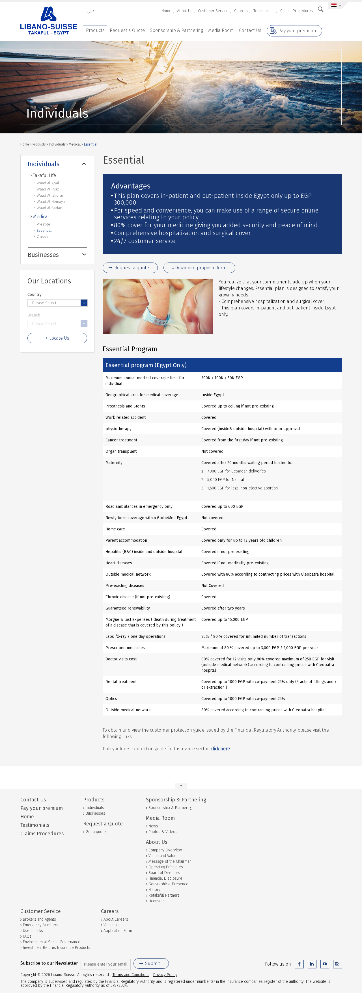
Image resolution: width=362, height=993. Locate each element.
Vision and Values (163, 856)
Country (34, 294)
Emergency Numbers (40, 925)
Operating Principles (165, 867)
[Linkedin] (312, 964)
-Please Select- (44, 303)
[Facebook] (299, 964)
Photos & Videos (162, 832)
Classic (42, 236)
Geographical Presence (168, 884)
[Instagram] (337, 964)
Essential (44, 230)
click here (220, 748)
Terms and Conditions (131, 974)
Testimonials (264, 11)
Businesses (43, 255)
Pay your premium (297, 30)
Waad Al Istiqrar (50, 195)
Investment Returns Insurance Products (56, 948)
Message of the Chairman (169, 861)
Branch (33, 315)
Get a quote (96, 832)
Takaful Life (44, 175)
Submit (152, 963)
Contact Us (250, 30)
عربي (91, 11)
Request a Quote (127, 30)
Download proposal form (201, 267)
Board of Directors (164, 873)
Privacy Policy (165, 974)
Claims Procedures (296, 11)
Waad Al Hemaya (51, 201)
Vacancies (112, 925)
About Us (184, 11)
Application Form (118, 931)
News (153, 826)
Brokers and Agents (39, 919)
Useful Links (33, 931)
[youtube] (324, 964)
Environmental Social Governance (51, 942)
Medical (75, 144)
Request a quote (131, 267)
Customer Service (213, 11)
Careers (241, 11)
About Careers (116, 919)
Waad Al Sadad (49, 208)
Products (95, 30)
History (154, 890)
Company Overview (165, 850)
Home (166, 11)
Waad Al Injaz (48, 189)
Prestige (43, 224)
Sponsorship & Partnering (176, 30)
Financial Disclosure (165, 878)
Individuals (57, 144)
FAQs (27, 936)
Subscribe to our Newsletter (49, 963)
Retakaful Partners (164, 895)
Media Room (221, 30)
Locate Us (59, 338)
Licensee (156, 901)
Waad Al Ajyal (48, 183)
